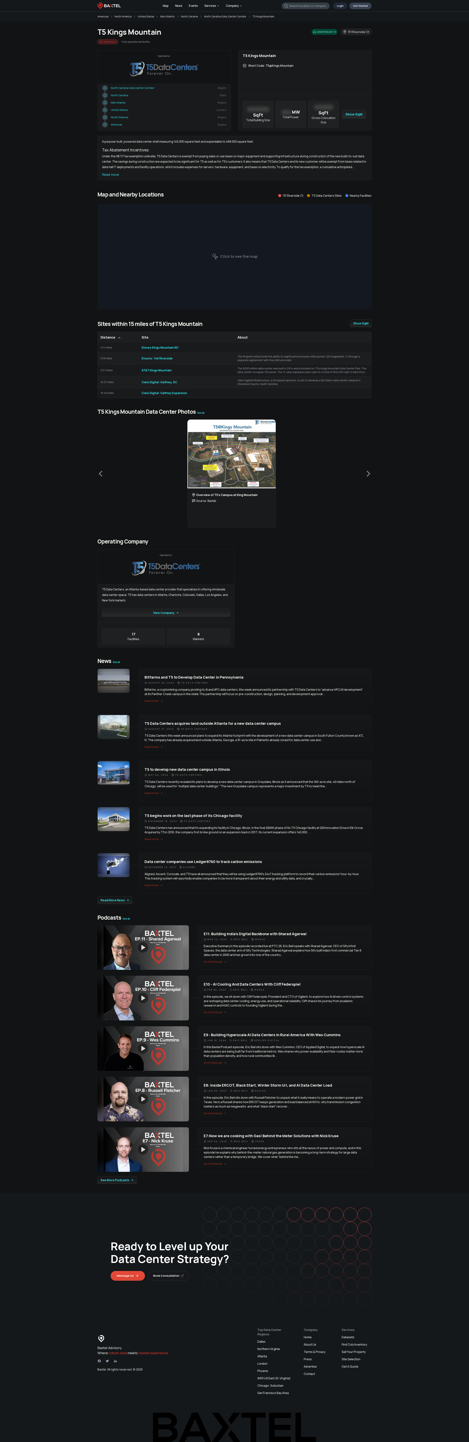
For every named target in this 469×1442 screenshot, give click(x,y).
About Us (310, 1344)
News (178, 6)
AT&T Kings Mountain (157, 370)
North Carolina (189, 16)
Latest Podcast (325, 31)
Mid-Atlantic (167, 16)
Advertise (310, 1366)
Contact (309, 1374)
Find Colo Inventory (354, 1344)
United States (146, 16)
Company (232, 6)
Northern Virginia (268, 1349)
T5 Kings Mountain (263, 16)
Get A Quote (350, 1366)
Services (210, 6)
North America (123, 16)
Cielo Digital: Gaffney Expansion (164, 393)
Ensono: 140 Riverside (157, 358)
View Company (163, 613)
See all (200, 412)
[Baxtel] (109, 6)
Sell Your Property (354, 1352)
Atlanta (262, 1356)
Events (193, 6)
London (262, 1364)
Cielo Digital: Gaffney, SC (159, 382)
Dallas (261, 1342)
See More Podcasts (115, 1180)
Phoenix (262, 1371)
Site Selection (351, 1359)
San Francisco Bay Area (273, 1393)
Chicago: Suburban (270, 1386)
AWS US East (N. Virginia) (274, 1378)
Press (308, 1359)
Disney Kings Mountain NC (160, 348)
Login (340, 6)
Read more (110, 174)
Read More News (113, 900)
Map (166, 6)
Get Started (360, 6)
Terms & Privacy (314, 1352)
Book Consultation (166, 1276)
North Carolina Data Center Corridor (225, 16)
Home (308, 1337)
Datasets (348, 1337)
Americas (102, 16)
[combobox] (305, 6)
